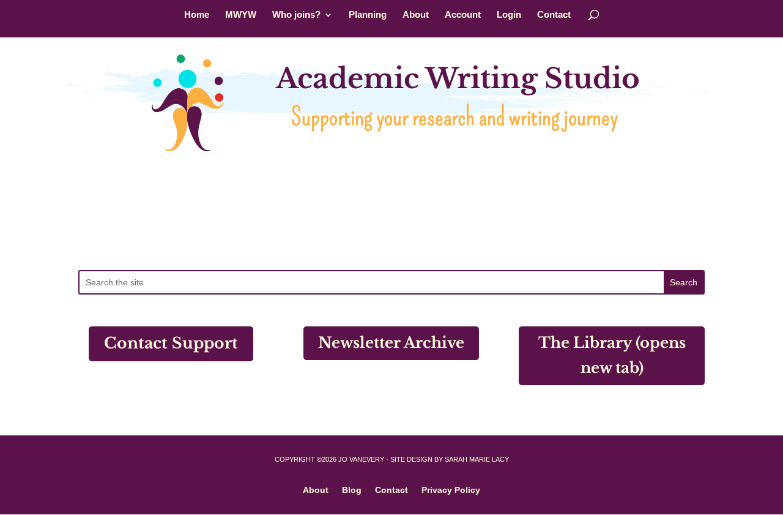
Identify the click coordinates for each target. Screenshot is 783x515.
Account (463, 15)
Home (196, 15)
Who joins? (296, 15)
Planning (368, 15)
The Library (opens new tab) (612, 355)
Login (509, 15)
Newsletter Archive (391, 342)
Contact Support (171, 343)
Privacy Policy (450, 489)
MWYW (240, 15)
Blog (352, 489)
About (416, 15)
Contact (554, 15)
